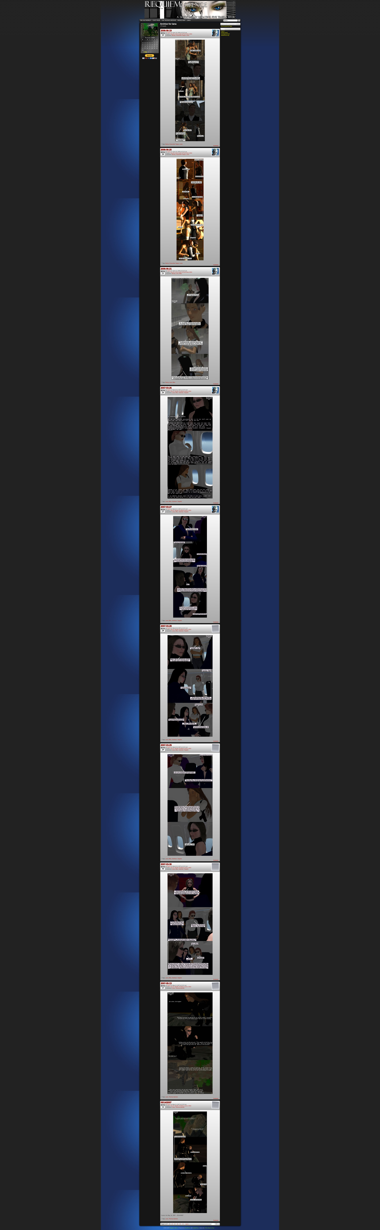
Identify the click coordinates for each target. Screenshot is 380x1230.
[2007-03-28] (190, 736)
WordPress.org (225, 35)
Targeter (186, 392)
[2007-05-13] (190, 1093)
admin (169, 32)
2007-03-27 (166, 507)
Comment (216, 145)
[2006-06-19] (190, 141)
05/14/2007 (166, 1102)
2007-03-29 (166, 745)
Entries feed (224, 32)
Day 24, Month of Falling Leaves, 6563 (181, 391)
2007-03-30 (166, 864)
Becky (173, 35)
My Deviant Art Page (226, 26)
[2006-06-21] (190, 379)
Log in (223, 31)
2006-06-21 (166, 268)
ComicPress (196, 1228)
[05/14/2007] (190, 1212)
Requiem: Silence (192, 10)
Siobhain (181, 392)
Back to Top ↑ (211, 1228)
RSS (206, 1228)
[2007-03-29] (190, 855)
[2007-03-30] (190, 974)
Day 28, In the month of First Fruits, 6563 (181, 34)
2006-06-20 (166, 149)
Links (189, 20)
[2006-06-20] (190, 260)
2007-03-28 (166, 626)
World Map (181, 20)
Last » (187, 1224)
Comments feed (225, 34)
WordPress (187, 1228)
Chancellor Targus (181, 35)
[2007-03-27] (190, 617)
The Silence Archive (169, 20)
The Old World (145, 20)
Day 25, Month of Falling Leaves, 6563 (181, 986)
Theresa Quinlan (179, 988)
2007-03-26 (166, 387)
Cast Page (156, 20)
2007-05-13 (166, 983)
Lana (187, 35)
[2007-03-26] (190, 498)
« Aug (145, 52)
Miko (180, 273)
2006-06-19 (166, 30)
